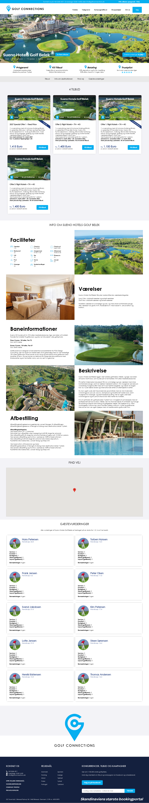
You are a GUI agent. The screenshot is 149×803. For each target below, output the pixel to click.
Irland (43, 778)
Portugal (44, 784)
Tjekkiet (60, 778)
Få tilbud (42, 147)
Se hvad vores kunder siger (127, 70)
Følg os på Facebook (92, 783)
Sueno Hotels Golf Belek (29, 98)
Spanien (60, 772)
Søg (137, 10)
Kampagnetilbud (100, 10)
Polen (43, 781)
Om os (127, 10)
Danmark (44, 772)
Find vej (80, 79)
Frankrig (44, 775)
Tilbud (47, 79)
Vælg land (86, 10)
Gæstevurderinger (96, 79)
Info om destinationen (64, 79)
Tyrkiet (60, 781)
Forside (75, 10)
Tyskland (60, 784)
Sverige (60, 775)
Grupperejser (116, 10)
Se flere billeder (62, 54)
